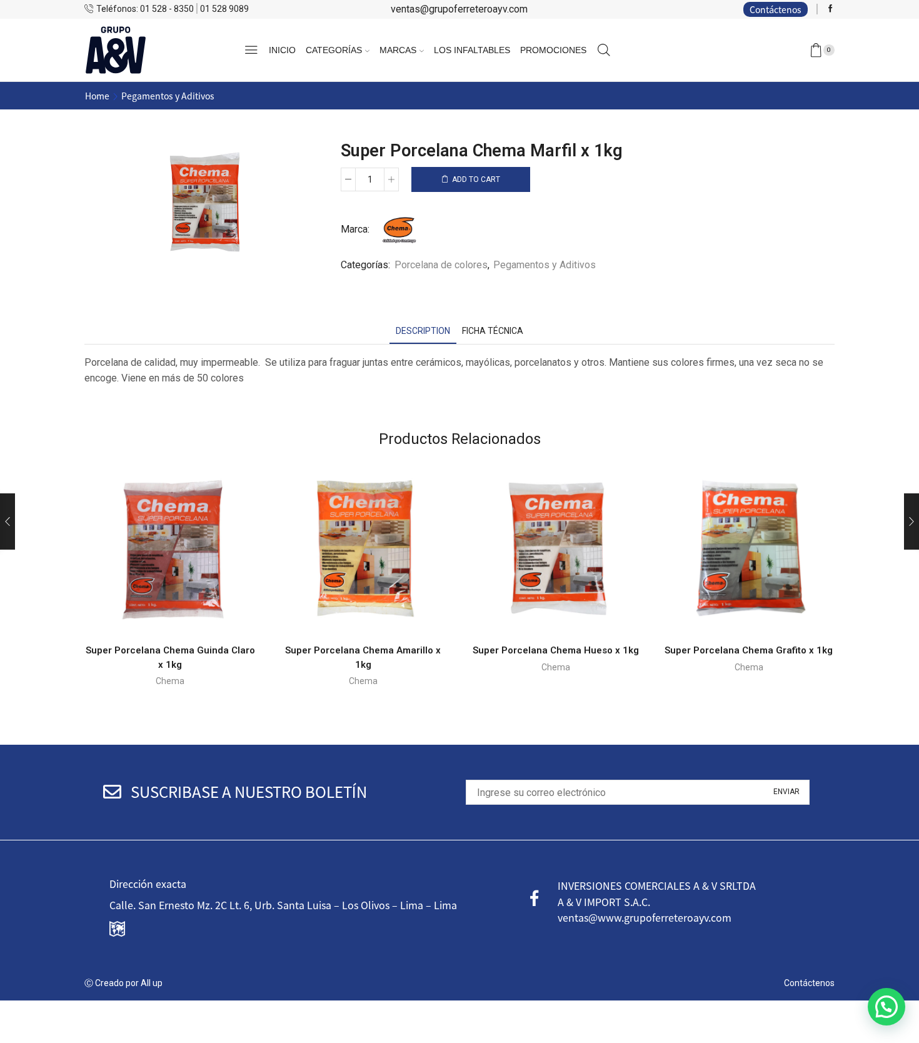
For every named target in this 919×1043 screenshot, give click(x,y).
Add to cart (476, 179)
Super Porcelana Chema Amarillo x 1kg (363, 657)
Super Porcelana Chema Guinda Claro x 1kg (170, 657)
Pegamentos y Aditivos (167, 95)
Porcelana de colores (441, 265)
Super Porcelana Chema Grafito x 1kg (749, 650)
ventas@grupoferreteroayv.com (459, 9)
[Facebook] (830, 9)
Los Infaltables (472, 50)
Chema (170, 681)
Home (97, 95)
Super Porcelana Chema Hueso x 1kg (556, 650)
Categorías (334, 50)
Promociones (553, 50)
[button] (886, 1006)
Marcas (397, 50)
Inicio (282, 50)
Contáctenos (775, 9)
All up (151, 983)
